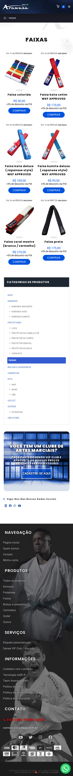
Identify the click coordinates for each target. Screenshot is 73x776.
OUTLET (12, 400)
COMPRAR (19, 110)
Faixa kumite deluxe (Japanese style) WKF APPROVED (54, 170)
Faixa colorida (19, 95)
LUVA (14, 328)
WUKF (14, 389)
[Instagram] (15, 505)
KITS (10, 379)
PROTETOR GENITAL (22, 343)
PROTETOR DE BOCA (22, 348)
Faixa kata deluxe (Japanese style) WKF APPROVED (19, 170)
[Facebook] (10, 505)
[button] (65, 768)
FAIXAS (12, 18)
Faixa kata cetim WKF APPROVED (53, 97)
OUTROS (12, 406)
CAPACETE (17, 353)
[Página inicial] (5, 18)
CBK (14, 394)
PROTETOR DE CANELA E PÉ (25, 333)
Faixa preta (53, 242)
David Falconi (50, 772)
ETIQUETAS (17, 412)
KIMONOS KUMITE (21, 316)
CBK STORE (13, 418)
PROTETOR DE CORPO (22, 338)
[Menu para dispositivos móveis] (68, 6)
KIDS (10, 295)
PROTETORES (14, 322)
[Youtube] (19, 505)
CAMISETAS (13, 373)
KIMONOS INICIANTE (22, 306)
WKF (14, 384)
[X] (6, 505)
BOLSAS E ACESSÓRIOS (19, 367)
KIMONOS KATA (19, 311)
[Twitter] (30, 737)
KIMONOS (12, 301)
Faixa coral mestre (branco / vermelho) (19, 244)
